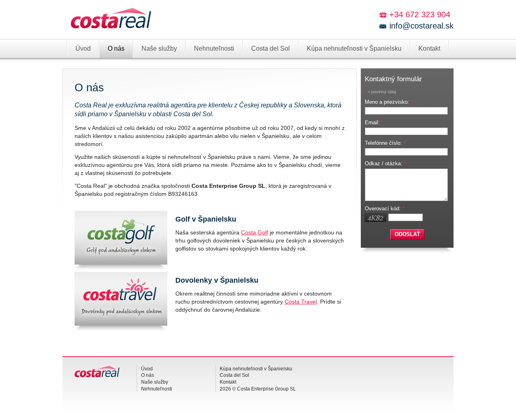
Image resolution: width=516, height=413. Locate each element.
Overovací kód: (384, 208)
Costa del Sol (270, 48)
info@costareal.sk (421, 25)
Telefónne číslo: (385, 143)
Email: (374, 122)
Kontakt (429, 48)
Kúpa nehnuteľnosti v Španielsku (354, 48)
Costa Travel (301, 301)
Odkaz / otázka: (385, 163)
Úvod (83, 48)
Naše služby (159, 48)
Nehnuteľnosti (214, 48)
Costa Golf (254, 232)
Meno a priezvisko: (389, 102)
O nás (116, 48)
